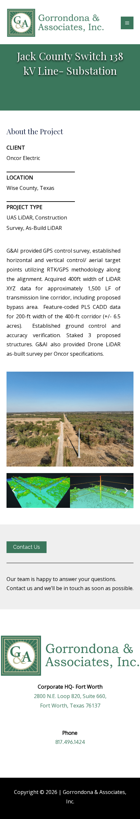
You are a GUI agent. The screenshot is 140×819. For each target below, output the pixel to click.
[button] (14, 490)
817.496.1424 (70, 742)
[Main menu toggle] (127, 23)
